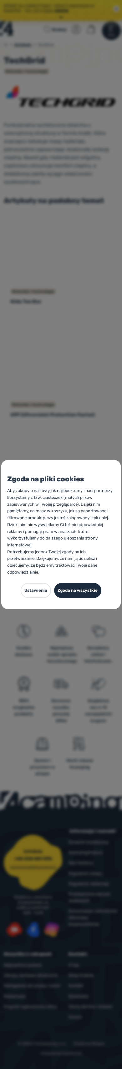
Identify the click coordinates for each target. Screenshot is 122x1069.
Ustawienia (35, 590)
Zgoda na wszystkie (78, 590)
